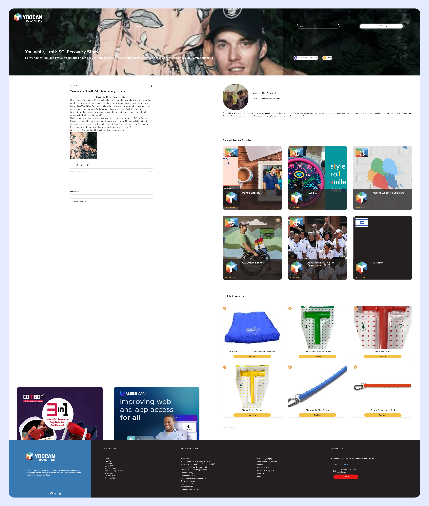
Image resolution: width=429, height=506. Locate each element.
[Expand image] (83, 145)
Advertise (109, 470)
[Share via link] (88, 165)
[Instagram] (60, 490)
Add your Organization (114, 468)
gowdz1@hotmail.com (271, 98)
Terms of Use (110, 475)
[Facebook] (51, 490)
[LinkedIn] (56, 490)
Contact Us (109, 463)
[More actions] (151, 86)
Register (108, 458)
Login (107, 456)
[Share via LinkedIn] (82, 165)
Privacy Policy (110, 473)
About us (108, 461)
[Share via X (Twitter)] (77, 165)
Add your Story (111, 465)
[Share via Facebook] (71, 165)
